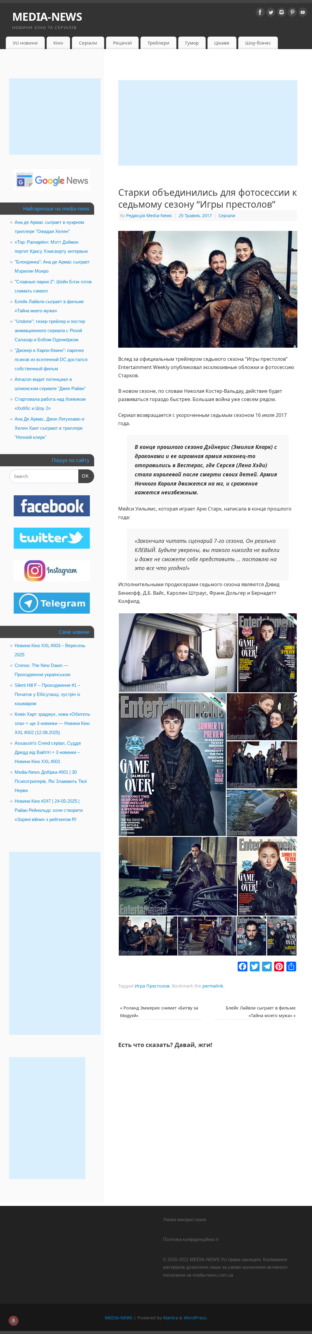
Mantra (170, 1318)
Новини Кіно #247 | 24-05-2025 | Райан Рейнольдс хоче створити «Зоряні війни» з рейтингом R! (49, 810)
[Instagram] (281, 13)
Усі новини (25, 43)
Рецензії (122, 43)
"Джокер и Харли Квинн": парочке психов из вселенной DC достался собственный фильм (51, 359)
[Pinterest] (292, 13)
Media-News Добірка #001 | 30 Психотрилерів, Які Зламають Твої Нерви (51, 781)
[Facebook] (260, 13)
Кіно (58, 43)
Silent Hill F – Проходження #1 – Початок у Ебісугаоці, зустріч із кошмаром (47, 694)
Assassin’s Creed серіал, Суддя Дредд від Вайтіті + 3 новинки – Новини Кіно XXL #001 (48, 752)
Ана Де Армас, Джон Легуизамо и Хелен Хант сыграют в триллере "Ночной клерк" (49, 428)
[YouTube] (302, 13)
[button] (178, 653)
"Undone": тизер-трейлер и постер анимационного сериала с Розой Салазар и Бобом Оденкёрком (50, 330)
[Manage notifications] (13, 1320)
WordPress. (195, 1318)
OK (83, 476)
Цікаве (221, 43)
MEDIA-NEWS (47, 16)
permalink (212, 986)
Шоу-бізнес (258, 43)
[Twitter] (270, 13)
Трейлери (158, 43)
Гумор (192, 43)
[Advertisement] (207, 123)
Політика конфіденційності (190, 1239)
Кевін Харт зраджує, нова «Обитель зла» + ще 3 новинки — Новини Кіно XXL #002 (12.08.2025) (52, 723)
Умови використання (184, 1219)
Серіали (88, 43)
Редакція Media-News (149, 215)
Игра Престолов (152, 986)
